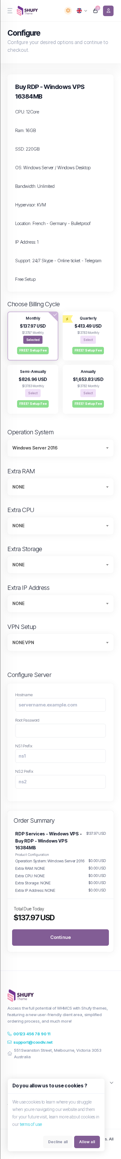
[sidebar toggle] (9, 10)
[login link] (108, 11)
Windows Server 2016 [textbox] (34, 447)
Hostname (24, 694)
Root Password (27, 720)
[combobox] (60, 448)
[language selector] (82, 11)
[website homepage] (28, 11)
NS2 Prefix (24, 771)
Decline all (58, 1141)
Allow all (87, 1141)
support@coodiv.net (32, 1042)
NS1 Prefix (23, 745)
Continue (60, 937)
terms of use (31, 1124)
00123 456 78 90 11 (31, 1033)
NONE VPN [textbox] (23, 642)
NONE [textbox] (18, 486)
